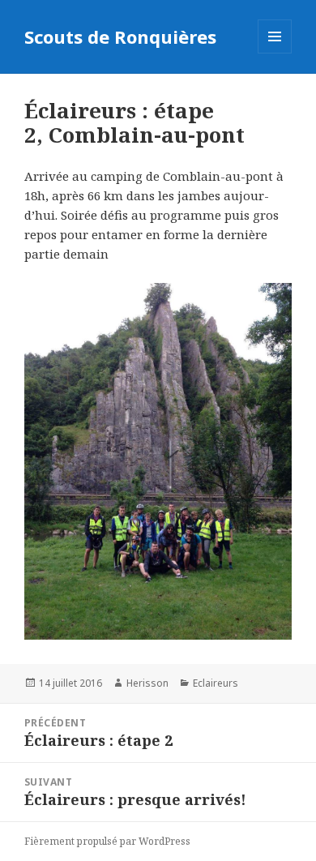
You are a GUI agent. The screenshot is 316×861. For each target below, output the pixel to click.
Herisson (147, 683)
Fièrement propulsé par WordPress (107, 841)
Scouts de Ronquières (120, 36)
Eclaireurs (215, 683)
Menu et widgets (275, 53)
